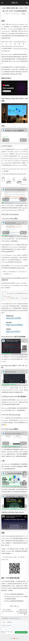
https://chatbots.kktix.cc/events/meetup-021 (12, 46)
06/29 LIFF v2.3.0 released (9, 214)
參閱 (3, 151)
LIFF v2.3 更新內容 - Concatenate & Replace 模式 (7, 611)
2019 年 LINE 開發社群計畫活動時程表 (13, 594)
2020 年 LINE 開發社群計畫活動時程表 (13, 601)
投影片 (3, 126)
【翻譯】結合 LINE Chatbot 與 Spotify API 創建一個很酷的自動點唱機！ (21, 612)
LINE (12, 606)
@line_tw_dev (4, 559)
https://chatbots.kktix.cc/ (20, 41)
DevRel (17, 606)
